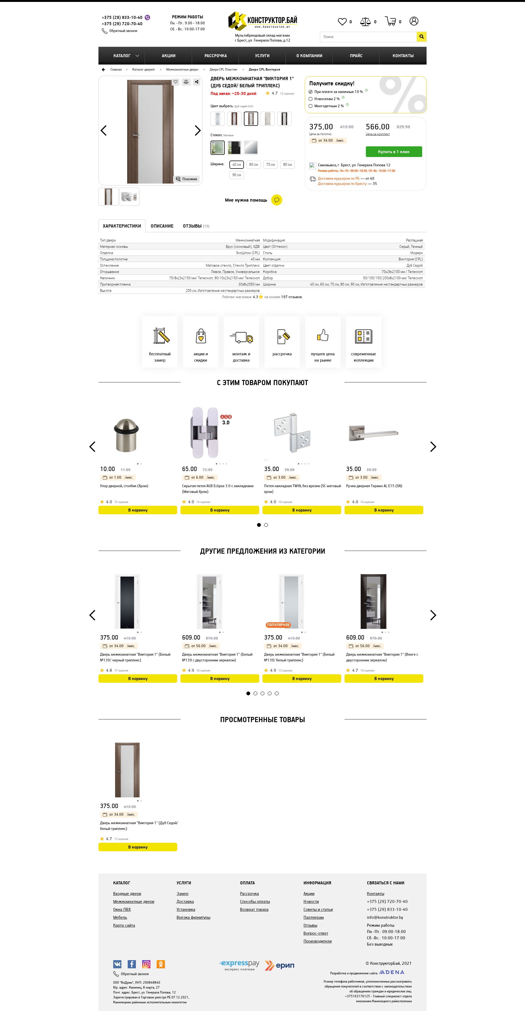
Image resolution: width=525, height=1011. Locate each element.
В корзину (138, 510)
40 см (236, 164)
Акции (169, 55)
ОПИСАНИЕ (162, 226)
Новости (311, 901)
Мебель (120, 917)
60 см (253, 164)
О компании (309, 55)
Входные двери (127, 893)
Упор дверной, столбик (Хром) (124, 486)
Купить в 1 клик (394, 151)
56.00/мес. (204, 646)
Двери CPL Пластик (223, 69)
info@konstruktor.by (385, 917)
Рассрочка (216, 55)
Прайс (356, 55)
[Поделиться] (196, 82)
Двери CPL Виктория (264, 69)
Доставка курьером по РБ (339, 178)
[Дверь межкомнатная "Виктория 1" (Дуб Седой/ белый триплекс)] (150, 132)
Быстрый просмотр (173, 411)
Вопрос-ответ (316, 933)
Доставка (185, 901)
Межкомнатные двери (182, 69)
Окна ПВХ (122, 909)
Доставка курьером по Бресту (343, 183)
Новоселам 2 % (327, 99)
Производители (318, 941)
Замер (182, 893)
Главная (116, 69)
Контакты (403, 55)
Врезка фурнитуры (193, 917)
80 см (287, 164)
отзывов (291, 297)
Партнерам (314, 917)
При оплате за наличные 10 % (338, 91)
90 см (236, 175)
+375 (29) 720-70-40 (122, 23)
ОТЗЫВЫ (196, 226)
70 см (270, 164)
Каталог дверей (143, 69)
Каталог (121, 55)
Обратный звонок (123, 30)
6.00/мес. (203, 477)
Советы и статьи (318, 909)
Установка (186, 909)
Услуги (262, 55)
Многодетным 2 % (329, 106)
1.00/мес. (121, 477)
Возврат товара (254, 909)
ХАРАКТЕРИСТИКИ (122, 226)
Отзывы (310, 925)
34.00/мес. (331, 140)
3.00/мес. (285, 477)
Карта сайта (124, 925)
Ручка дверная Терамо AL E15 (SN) (374, 486)
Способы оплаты (255, 901)
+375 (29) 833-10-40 (122, 17)
